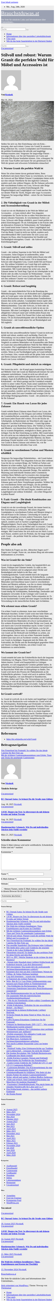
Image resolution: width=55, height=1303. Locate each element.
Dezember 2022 (13, 1133)
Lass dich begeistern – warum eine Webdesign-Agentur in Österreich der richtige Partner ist (29, 977)
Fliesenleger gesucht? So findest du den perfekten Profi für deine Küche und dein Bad (29, 953)
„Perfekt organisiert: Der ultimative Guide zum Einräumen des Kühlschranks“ (26, 1035)
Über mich (10, 39)
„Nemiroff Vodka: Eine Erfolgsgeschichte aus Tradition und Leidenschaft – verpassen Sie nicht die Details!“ (29, 1049)
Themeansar (6, 1288)
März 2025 (11, 1112)
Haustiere (10, 1175)
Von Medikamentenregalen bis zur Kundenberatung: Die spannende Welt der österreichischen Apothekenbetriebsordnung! (28, 995)
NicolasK (9, 94)
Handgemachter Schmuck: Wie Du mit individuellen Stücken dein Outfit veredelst (24, 828)
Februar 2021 (12, 1143)
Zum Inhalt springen (9, 2)
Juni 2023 (10, 1124)
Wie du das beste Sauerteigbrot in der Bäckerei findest (29, 41)
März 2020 (11, 1155)
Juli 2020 (10, 1148)
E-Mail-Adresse (8, 879)
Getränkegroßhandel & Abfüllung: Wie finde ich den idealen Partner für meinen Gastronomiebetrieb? (28, 1073)
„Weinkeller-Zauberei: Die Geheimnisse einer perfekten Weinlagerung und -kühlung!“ (29, 1030)
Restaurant (10, 1182)
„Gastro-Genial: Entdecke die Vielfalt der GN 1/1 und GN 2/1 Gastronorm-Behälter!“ (29, 1064)
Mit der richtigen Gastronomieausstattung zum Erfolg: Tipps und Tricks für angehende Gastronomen (26, 756)
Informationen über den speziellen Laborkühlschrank (28, 36)
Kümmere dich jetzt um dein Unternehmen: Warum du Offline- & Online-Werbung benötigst (29, 973)
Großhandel (11, 1173)
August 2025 (11, 1109)
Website (4, 884)
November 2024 (13, 1114)
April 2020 (11, 1153)
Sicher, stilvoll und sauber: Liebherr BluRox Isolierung (29, 1077)
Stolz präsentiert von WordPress (14, 1285)
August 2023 (11, 1121)
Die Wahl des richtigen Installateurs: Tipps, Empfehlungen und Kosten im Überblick (24, 927)
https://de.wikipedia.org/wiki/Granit (21, 739)
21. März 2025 (7, 1254)
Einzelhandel (11, 1168)
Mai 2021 (10, 1136)
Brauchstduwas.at (20, 13)
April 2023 (11, 1129)
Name (4, 874)
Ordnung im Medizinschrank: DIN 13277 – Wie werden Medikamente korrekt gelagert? (30, 1025)
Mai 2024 (10, 1117)
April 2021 (11, 1138)
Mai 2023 (10, 1126)
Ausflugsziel (11, 1166)
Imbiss (9, 1178)
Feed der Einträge (13, 1198)
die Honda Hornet (14, 1094)
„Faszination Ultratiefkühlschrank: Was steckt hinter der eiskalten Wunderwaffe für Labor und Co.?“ (29, 1085)
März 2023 (11, 1131)
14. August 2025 (8, 1239)
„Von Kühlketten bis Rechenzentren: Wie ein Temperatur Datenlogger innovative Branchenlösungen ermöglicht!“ (29, 988)
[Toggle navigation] (2, 27)
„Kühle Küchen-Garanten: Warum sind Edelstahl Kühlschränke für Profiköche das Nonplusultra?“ (27, 1059)
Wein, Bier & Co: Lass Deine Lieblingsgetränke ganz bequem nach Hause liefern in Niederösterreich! (28, 982)
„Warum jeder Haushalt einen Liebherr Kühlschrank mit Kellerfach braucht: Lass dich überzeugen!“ (30, 963)
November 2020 (13, 1145)
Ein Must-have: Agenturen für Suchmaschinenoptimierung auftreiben (22, 1040)
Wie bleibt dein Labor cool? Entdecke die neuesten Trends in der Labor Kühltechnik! (27, 949)
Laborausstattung (13, 1180)
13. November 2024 (10, 1269)
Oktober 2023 (12, 1119)
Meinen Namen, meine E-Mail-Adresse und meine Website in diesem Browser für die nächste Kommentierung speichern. (27, 890)
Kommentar (7, 852)
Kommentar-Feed (13, 1200)
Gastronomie (11, 1170)
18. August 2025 (8, 1224)
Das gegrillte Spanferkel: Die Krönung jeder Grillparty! (29, 945)
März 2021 (11, 1141)
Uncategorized (7, 48)
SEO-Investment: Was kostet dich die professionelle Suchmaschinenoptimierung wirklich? (28, 968)
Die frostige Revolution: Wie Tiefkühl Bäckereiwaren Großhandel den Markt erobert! (28, 1054)
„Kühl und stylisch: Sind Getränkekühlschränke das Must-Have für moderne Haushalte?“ (28, 1080)
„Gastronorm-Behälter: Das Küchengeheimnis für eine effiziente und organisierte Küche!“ (29, 1068)
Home (9, 34)
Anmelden (10, 1195)
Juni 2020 (10, 1150)
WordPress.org (12, 1203)
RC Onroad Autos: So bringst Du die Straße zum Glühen (27, 799)
